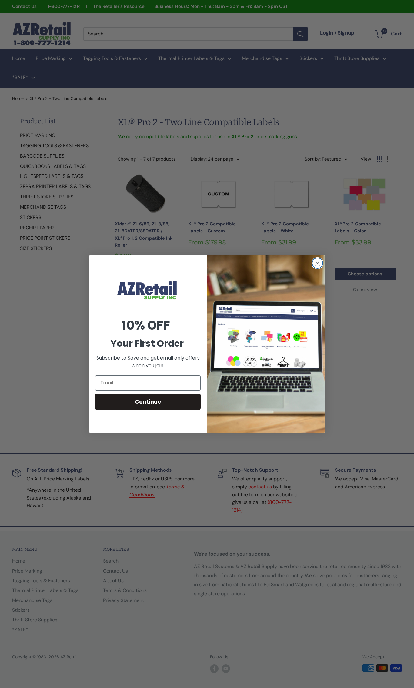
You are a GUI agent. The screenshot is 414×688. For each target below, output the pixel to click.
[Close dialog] (317, 263)
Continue (148, 401)
